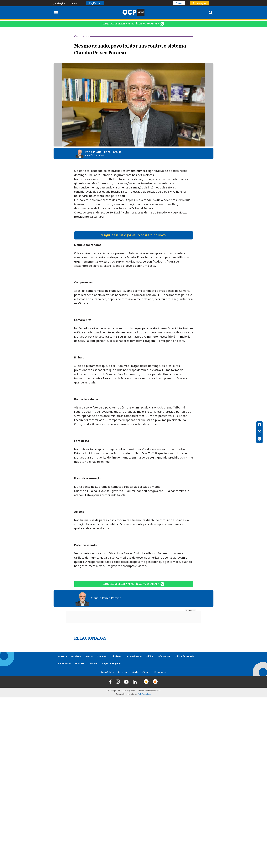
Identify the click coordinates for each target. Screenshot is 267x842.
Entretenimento (133, 656)
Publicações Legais (184, 656)
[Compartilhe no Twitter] (259, 432)
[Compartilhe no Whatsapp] (259, 439)
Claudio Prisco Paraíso (106, 152)
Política (149, 656)
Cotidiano (76, 656)
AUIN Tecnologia (144, 694)
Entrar (179, 3)
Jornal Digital (59, 3)
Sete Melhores (63, 663)
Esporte (89, 656)
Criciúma (146, 672)
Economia (102, 656)
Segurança (61, 656)
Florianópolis (160, 672)
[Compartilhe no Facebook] (259, 425)
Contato (73, 3)
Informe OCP (163, 656)
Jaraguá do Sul (107, 672)
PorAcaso (79, 663)
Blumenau (122, 672)
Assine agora (199, 3)
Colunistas (116, 656)
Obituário (93, 663)
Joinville (135, 672)
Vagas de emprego (111, 663)
